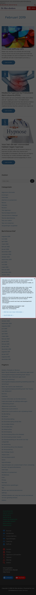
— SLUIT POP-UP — (8, 315)
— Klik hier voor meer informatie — (13, 312)
